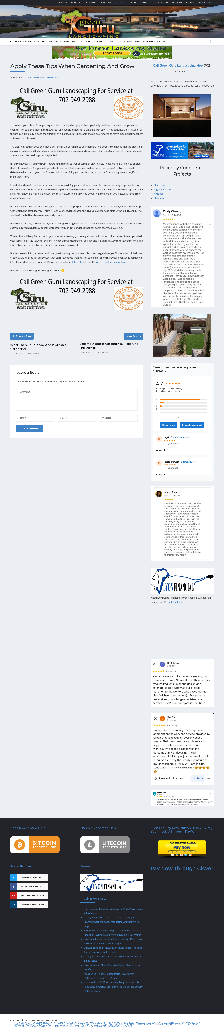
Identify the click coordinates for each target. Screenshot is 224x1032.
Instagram (106, 2)
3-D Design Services (69, 1022)
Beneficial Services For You (123, 1022)
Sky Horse (159, 185)
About (101, 1022)
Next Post (132, 336)
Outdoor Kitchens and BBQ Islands (32, 1026)
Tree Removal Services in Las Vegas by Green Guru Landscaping (87, 1026)
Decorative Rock (191, 1022)
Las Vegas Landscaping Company (72, 1024)
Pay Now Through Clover (182, 868)
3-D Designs (88, 1022)
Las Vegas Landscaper (21, 42)
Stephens (159, 197)
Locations (192, 1024)
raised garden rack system (111, 261)
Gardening (33, 77)
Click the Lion (174, 601)
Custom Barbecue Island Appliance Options (160, 1024)
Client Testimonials (59, 42)
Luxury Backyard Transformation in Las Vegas (109, 917)
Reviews (190, 2)
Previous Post (23, 336)
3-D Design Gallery (139, 2)
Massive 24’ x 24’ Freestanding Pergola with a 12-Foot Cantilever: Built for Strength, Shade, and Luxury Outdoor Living (113, 986)
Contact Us (61, 2)
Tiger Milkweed (163, 189)
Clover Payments (160, 2)
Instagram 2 (204, 2)
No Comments (50, 77)
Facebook (76, 2)
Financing (120, 2)
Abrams (158, 193)
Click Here (78, 261)
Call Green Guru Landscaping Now (178, 65)
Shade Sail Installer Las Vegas (150, 42)
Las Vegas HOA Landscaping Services (32, 1024)
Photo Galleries (105, 42)
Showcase (177, 2)
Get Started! (91, 2)
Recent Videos (21, 1022)
